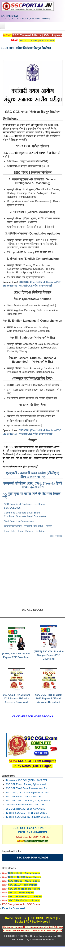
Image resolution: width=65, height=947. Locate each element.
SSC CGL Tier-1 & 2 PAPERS (32, 828)
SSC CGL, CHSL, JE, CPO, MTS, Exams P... (29, 800)
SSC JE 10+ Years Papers (22, 884)
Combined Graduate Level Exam (22, 512)
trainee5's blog (56, 536)
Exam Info (9, 531)
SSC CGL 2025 (12, 507)
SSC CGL (21, 918)
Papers (50, 918)
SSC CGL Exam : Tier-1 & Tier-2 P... (24, 796)
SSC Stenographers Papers (24, 888)
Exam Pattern (25, 531)
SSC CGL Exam (28, 40)
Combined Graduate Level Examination (25, 516)
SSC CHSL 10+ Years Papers (24, 877)
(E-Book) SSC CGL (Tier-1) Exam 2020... (26, 813)
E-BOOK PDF (47, 40)
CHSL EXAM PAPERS (32, 832)
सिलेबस (49, 526)
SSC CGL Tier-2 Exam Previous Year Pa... (27, 788)
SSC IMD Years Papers (21, 892)
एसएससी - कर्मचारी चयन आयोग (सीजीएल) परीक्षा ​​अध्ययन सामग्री (32, 475)
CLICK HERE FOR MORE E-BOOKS (32, 716)
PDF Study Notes (36, 921)
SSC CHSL (36, 918)
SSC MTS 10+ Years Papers (24, 880)
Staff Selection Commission (19, 521)
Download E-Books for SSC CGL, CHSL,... (27, 804)
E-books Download (13, 908)
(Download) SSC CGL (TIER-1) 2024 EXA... (27, 780)
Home (9, 918)
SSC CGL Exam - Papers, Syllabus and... (27, 784)
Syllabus (40, 531)
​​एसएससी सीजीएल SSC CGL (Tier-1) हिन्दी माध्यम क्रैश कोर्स (32, 485)
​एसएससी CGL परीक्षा (33, 526)
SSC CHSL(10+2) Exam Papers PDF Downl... (29, 792)
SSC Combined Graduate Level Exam (24, 504)
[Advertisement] (32, 574)
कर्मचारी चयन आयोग (12, 526)
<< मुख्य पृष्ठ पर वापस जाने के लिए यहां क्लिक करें (31, 495)
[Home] (28, 9)
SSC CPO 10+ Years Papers (24, 900)
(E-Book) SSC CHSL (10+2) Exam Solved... (28, 817)
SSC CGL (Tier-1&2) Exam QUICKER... (26, 809)
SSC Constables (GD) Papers (25, 896)
